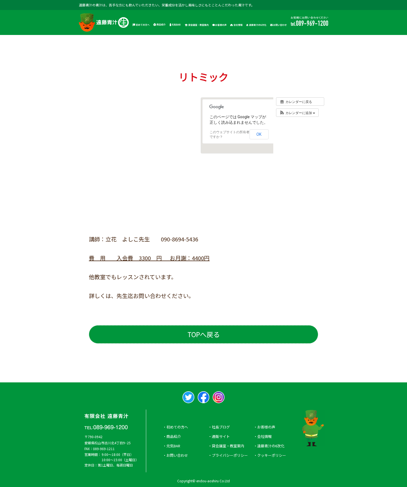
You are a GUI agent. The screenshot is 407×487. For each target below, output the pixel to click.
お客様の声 (266, 427)
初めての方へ (177, 427)
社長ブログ (221, 427)
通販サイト (221, 436)
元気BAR (173, 446)
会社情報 (264, 436)
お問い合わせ (177, 455)
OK (259, 134)
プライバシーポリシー (230, 455)
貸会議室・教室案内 (228, 446)
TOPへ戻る (203, 334)
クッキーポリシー (271, 455)
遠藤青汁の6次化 (270, 446)
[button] (297, 113)
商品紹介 (173, 436)
